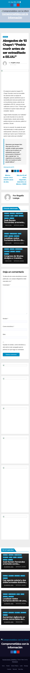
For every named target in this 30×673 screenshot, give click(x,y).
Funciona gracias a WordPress (9, 659)
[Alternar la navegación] (27, 25)
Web (4, 334)
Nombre (5, 318)
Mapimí (16, 215)
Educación (11, 612)
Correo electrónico (8, 326)
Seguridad (23, 612)
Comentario (6, 285)
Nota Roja (17, 575)
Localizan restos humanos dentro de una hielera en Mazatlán (14, 600)
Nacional (5, 36)
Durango (7, 233)
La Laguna (7, 215)
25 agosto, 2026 (9, 566)
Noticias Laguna (19, 225)
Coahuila (7, 213)
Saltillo (6, 218)
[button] (23, 25)
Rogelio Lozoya (15, 62)
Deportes (12, 213)
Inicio (3, 665)
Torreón (12, 218)
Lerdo (12, 215)
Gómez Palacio (19, 213)
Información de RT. (9, 167)
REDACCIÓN (19, 622)
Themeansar (15, 661)
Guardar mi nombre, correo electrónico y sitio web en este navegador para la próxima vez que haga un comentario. (14, 347)
